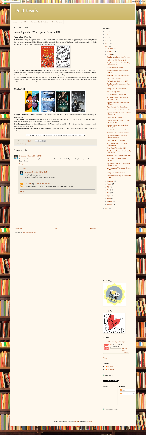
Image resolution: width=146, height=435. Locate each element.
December (110, 49)
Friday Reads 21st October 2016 (116, 94)
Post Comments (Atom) (30, 232)
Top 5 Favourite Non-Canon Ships (117, 107)
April (109, 196)
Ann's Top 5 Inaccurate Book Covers (118, 130)
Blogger (89, 421)
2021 (107, 31)
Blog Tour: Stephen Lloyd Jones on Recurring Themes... (117, 98)
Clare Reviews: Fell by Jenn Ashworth (118, 57)
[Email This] (36, 141)
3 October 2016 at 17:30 (42, 184)
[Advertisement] (117, 245)
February (110, 201)
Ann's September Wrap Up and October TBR (119, 169)
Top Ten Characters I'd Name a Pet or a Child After (119, 114)
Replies (24, 168)
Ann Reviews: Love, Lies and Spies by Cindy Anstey (118, 144)
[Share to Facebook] (42, 141)
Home (15, 22)
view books (126, 352)
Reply (21, 164)
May (108, 193)
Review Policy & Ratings (39, 22)
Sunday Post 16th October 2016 (116, 117)
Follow (105, 358)
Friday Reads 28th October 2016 (116, 68)
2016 (107, 46)
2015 (107, 208)
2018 (107, 40)
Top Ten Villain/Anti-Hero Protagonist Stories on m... (118, 164)
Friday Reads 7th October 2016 (116, 148)
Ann (51, 135)
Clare (58, 135)
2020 (107, 34)
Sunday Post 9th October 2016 (116, 140)
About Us (24, 22)
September (110, 181)
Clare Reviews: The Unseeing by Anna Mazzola (118, 85)
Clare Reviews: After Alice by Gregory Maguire (118, 103)
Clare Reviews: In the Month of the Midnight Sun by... (117, 126)
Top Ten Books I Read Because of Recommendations (117, 136)
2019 (107, 37)
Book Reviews (57, 22)
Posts (123, 390)
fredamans (22, 156)
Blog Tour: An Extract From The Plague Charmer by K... (119, 64)
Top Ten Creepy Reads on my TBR (117, 81)
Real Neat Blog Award (113, 92)
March (109, 199)
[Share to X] (40, 141)
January (109, 204)
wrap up (24, 144)
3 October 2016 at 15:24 (34, 156)
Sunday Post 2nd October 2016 (116, 173)
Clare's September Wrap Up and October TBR (119, 176)
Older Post (93, 229)
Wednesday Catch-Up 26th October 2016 (119, 75)
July (108, 187)
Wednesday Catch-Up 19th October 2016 (119, 110)
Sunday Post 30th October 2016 (116, 60)
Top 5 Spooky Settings (113, 78)
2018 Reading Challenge (116, 341)
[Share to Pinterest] (44, 141)
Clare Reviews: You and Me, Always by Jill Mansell (119, 152)
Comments (125, 394)
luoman (76, 421)
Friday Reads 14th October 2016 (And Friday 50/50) (118, 121)
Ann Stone (28, 183)
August (109, 184)
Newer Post (18, 229)
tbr (20, 144)
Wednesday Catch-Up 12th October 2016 (119, 133)
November (110, 51)
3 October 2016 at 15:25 (39, 172)
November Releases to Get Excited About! (117, 71)
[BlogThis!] (38, 141)
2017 (107, 43)
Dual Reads (26, 10)
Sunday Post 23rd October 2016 (116, 89)
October (109, 54)
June (108, 190)
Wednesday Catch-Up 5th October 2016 (119, 156)
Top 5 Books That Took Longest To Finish (117, 159)
